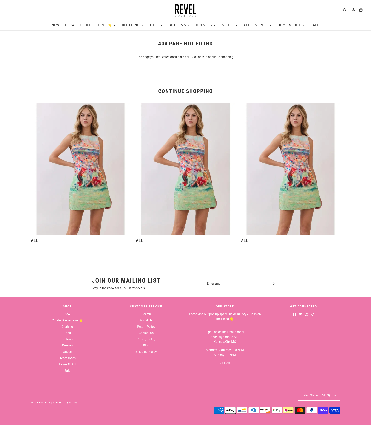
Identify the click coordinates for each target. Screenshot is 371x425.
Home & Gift (67, 364)
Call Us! (225, 363)
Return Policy (146, 326)
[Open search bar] (344, 10)
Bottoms (67, 339)
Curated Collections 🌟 (67, 320)
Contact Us (146, 333)
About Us (146, 320)
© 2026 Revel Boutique (42, 402)
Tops (67, 333)
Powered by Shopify (66, 402)
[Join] (274, 283)
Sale (315, 25)
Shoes (67, 352)
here (201, 57)
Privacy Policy (146, 339)
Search (146, 314)
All (34, 240)
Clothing (67, 326)
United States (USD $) (315, 395)
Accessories (67, 358)
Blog (146, 345)
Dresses (67, 345)
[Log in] (353, 10)
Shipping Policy (146, 352)
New (55, 25)
